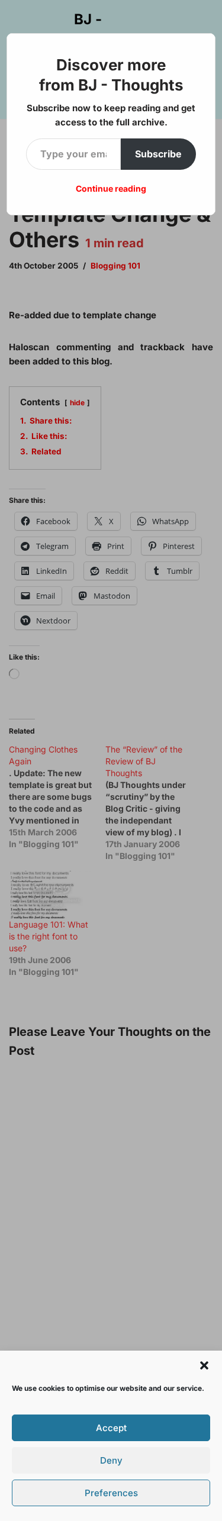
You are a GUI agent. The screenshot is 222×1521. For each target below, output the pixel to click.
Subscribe (158, 154)
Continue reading (111, 188)
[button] (204, 1365)
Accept (111, 1427)
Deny (111, 1460)
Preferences (111, 1493)
